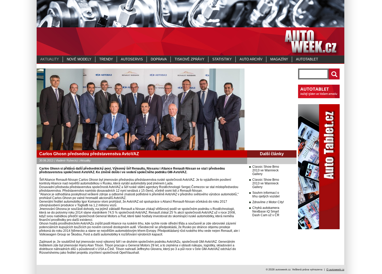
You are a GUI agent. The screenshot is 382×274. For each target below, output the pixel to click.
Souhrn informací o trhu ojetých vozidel (266, 194)
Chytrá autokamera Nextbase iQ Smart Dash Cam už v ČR (265, 211)
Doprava (159, 59)
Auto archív (251, 59)
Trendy (106, 59)
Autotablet (307, 59)
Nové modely (79, 59)
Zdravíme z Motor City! (268, 202)
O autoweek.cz (335, 269)
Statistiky (222, 59)
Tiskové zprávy (190, 59)
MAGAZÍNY (279, 59)
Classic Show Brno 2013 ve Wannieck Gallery (265, 170)
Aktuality (49, 59)
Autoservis (132, 59)
